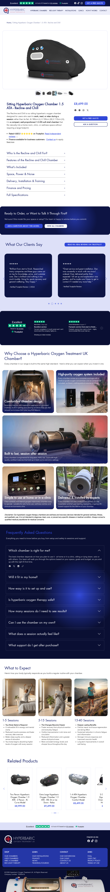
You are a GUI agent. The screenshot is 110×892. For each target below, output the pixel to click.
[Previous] (4, 279)
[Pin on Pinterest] (79, 110)
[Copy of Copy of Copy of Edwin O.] (61, 303)
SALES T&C (92, 858)
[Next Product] (106, 788)
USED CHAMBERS (11, 858)
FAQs (90, 856)
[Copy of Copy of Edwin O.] (55, 304)
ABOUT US (64, 863)
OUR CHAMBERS (11, 856)
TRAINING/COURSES (40, 863)
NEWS (34, 861)
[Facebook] (75, 3)
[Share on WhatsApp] (83, 110)
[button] (38, 11)
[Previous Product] (4, 788)
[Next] (106, 279)
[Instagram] (81, 3)
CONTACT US (65, 861)
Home (9, 23)
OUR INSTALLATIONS (40, 856)
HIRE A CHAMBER (11, 861)
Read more (10, 142)
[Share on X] (87, 110)
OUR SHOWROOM (67, 856)
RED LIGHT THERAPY (12, 863)
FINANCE (36, 858)
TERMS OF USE (93, 863)
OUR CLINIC (64, 858)
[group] (55, 789)
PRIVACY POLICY (94, 861)
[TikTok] (78, 3)
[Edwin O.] (49, 303)
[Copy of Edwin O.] (51, 303)
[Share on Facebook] (75, 110)
